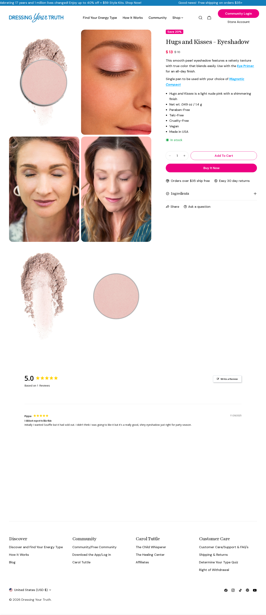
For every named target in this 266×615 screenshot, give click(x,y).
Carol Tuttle (81, 562)
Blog (12, 562)
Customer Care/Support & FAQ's (223, 547)
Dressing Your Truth (36, 599)
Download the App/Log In (91, 555)
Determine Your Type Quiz (218, 562)
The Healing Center (150, 555)
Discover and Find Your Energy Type (36, 547)
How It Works (19, 555)
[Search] (200, 17)
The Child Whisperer (151, 547)
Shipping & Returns (213, 555)
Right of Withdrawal (214, 570)
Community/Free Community (94, 547)
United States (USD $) (31, 590)
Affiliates (142, 562)
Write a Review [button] (229, 379)
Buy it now (211, 168)
